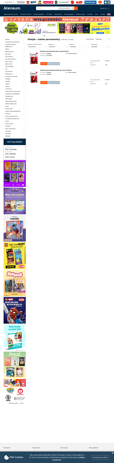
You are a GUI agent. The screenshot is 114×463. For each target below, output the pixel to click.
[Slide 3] (46, 35)
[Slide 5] (50, 35)
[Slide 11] (61, 35)
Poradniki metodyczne (12, 119)
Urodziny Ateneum (25, 14)
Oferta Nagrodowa (10, 101)
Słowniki (7, 126)
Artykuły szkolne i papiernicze (10, 45)
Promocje (49, 14)
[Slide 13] (65, 35)
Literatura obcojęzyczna (12, 91)
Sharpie (49, 54)
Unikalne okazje (80, 14)
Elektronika (8, 64)
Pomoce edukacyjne (11, 116)
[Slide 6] (52, 35)
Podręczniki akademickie (12, 111)
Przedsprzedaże (69, 14)
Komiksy (7, 81)
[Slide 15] (69, 35)
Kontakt (102, 14)
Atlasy (7, 49)
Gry (6, 69)
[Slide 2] (44, 35)
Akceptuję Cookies (100, 457)
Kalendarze (8, 74)
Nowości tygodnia (39, 14)
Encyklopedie (9, 66)
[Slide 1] (42, 35)
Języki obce (8, 71)
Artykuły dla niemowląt (12, 42)
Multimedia (8, 99)
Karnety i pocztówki (11, 76)
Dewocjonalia (9, 51)
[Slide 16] (71, 35)
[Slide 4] (48, 35)
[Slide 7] (54, 35)
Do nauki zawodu (10, 59)
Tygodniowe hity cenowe (11, 14)
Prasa (7, 121)
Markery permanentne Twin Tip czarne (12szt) (55, 70)
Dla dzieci (8, 54)
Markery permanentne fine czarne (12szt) (54, 51)
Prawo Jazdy (9, 124)
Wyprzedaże (58, 14)
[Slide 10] (59, 35)
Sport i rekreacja (10, 129)
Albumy (7, 39)
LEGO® (7, 84)
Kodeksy (7, 79)
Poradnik (89, 14)
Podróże (7, 114)
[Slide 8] (56, 35)
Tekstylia (8, 131)
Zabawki (7, 136)
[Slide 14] (67, 35)
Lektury (7, 86)
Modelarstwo (9, 96)
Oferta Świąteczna (11, 104)
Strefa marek (8, 2)
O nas (96, 14)
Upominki (8, 134)
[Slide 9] (58, 35)
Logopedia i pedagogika (12, 94)
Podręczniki (8, 109)
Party (7, 106)
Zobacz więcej (9, 157)
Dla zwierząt (9, 56)
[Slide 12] (63, 35)
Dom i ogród (8, 61)
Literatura (8, 89)
